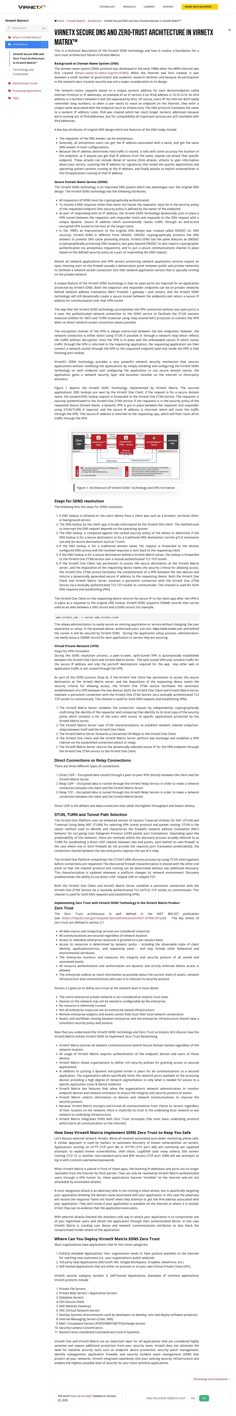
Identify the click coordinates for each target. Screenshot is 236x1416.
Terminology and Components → (212, 1379)
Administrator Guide (25, 83)
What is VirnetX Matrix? (27, 37)
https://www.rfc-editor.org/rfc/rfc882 (101, 73)
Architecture (20, 44)
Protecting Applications (27, 90)
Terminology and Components (23, 72)
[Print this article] (229, 30)
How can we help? (81, 1395)
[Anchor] (120, 63)
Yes (204, 1398)
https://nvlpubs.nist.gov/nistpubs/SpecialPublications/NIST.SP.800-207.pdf (113, 918)
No (193, 1398)
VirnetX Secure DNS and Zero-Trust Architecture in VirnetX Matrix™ (28, 58)
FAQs (16, 98)
